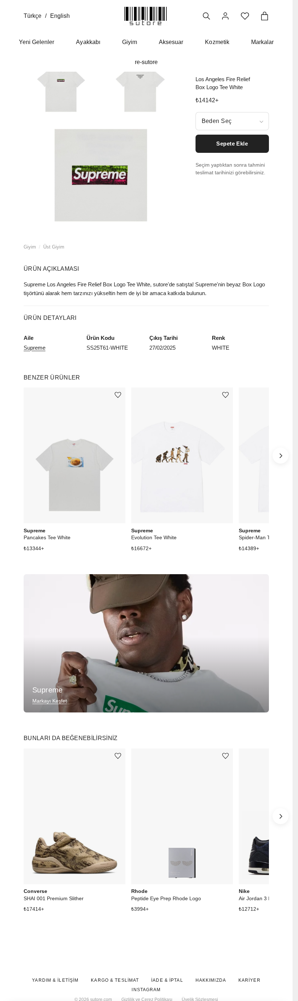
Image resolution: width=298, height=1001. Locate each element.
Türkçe (32, 16)
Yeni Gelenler (37, 42)
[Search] (206, 16)
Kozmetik (217, 42)
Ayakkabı (88, 42)
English (60, 16)
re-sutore (146, 62)
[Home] (145, 16)
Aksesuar (171, 42)
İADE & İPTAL (167, 980)
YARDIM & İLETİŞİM (55, 980)
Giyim (129, 42)
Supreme (34, 348)
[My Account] (225, 16)
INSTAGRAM (146, 989)
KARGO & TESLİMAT (115, 980)
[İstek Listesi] (245, 16)
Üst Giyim (53, 247)
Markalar (262, 42)
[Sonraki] (281, 456)
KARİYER (249, 980)
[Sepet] (264, 16)
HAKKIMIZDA (211, 980)
